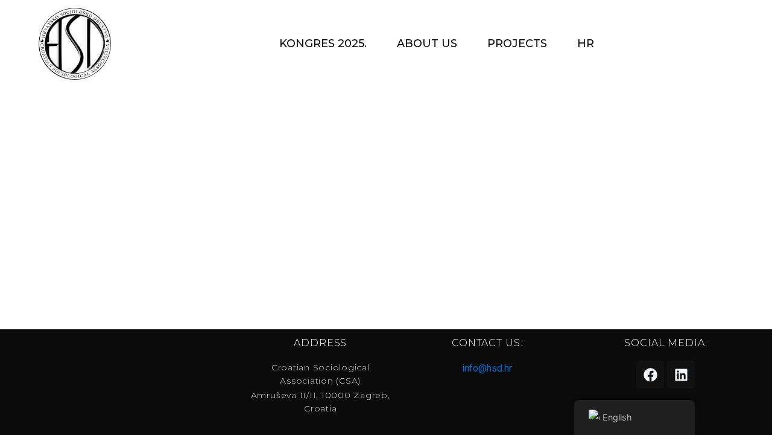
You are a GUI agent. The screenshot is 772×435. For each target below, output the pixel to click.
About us (427, 43)
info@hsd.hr (487, 368)
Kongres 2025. (323, 43)
